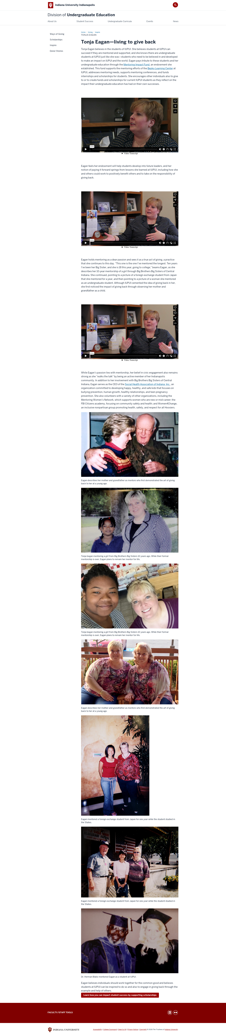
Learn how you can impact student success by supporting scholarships (120, 995)
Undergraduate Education (81, 15)
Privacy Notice (133, 1029)
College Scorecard (110, 1029)
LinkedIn (169, 1012)
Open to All (122, 1029)
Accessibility (97, 1029)
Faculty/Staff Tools (60, 1012)
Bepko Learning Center (160, 68)
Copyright (143, 1029)
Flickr (175, 1012)
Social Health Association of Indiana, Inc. (147, 384)
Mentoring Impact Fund (136, 64)
